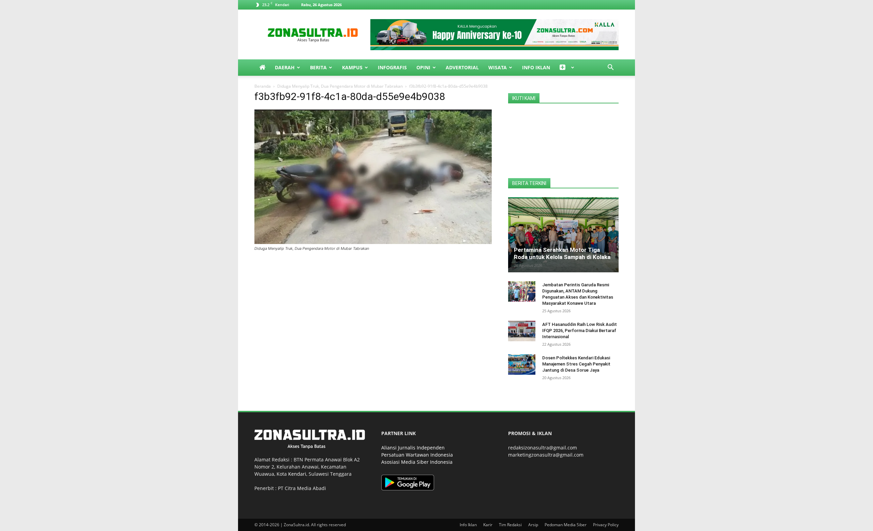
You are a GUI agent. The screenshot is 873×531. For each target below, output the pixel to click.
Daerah (285, 67)
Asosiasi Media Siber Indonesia (417, 462)
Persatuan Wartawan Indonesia (417, 454)
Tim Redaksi (510, 525)
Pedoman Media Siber (566, 525)
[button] (610, 68)
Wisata (497, 67)
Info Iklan (536, 67)
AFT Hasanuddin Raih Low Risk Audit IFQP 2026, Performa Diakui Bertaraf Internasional (579, 330)
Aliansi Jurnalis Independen (413, 447)
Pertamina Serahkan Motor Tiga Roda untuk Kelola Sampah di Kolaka (562, 253)
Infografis (392, 67)
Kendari (297, 474)
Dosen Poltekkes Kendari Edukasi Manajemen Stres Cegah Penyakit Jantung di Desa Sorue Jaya (576, 364)
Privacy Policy (606, 525)
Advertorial (462, 67)
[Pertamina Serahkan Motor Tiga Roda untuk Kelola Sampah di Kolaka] (563, 234)
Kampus (352, 67)
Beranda (262, 86)
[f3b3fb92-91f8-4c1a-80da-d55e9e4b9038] (373, 242)
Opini (423, 67)
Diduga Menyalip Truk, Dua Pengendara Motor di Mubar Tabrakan (340, 86)
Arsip (533, 525)
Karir (487, 525)
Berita (318, 67)
